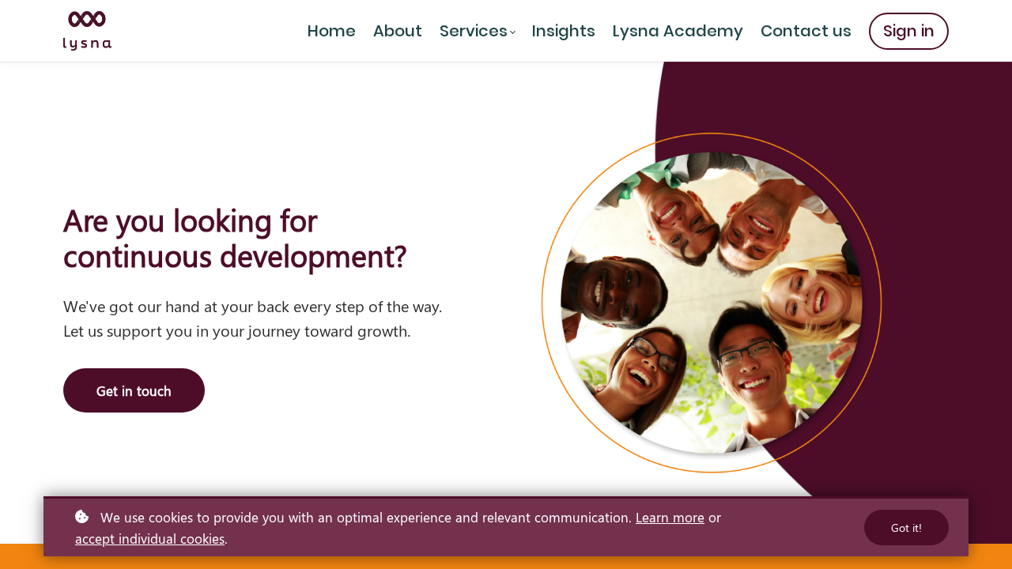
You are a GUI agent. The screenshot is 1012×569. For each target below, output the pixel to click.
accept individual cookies (150, 538)
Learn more (670, 517)
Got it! (906, 527)
